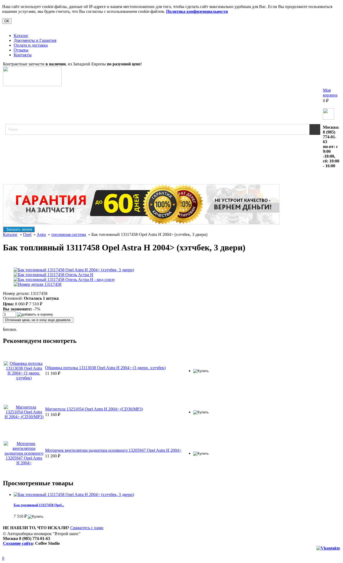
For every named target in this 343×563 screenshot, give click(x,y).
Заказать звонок (18, 229)
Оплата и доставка (31, 45)
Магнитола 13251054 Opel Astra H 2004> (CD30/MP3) (94, 409)
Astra (41, 234)
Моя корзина (330, 92)
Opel (27, 234)
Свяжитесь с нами (86, 527)
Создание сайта (18, 543)
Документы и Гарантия (35, 40)
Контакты (23, 55)
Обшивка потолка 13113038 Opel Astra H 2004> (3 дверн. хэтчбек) (105, 367)
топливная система (68, 234)
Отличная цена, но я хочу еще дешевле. (38, 320)
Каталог (21, 35)
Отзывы (21, 50)
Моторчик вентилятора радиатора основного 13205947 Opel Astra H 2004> (113, 450)
